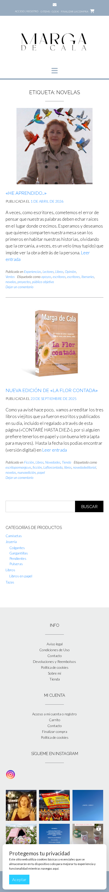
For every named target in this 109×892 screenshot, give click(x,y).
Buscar (89, 506)
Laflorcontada (53, 467)
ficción (37, 467)
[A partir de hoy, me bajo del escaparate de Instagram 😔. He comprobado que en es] (87, 805)
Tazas (10, 582)
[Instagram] (10, 774)
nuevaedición (26, 472)
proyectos (24, 282)
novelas (11, 282)
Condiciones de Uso (54, 650)
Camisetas (14, 536)
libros (67, 467)
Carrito (54, 720)
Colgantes (17, 548)
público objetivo (43, 282)
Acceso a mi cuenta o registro (54, 714)
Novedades (52, 462)
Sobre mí (54, 673)
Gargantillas (18, 553)
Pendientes (17, 558)
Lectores (48, 272)
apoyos (46, 277)
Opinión (70, 272)
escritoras (59, 277)
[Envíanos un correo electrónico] (55, 5)
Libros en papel (20, 576)
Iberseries (87, 277)
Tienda (66, 462)
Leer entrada (54, 450)
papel (41, 472)
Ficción (29, 462)
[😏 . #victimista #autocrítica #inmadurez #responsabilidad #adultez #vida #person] (54, 839)
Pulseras (16, 564)
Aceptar (19, 879)
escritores (73, 277)
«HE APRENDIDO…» (26, 193)
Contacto (54, 655)
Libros (59, 272)
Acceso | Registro (26, 11)
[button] (54, 70)
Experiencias (32, 272)
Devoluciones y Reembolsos (54, 661)
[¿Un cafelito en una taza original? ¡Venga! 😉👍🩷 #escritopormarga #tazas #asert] (87, 839)
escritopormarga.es (18, 467)
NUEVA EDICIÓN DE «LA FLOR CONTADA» (52, 390)
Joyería (11, 541)
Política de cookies (54, 667)
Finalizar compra (54, 731)
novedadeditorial (84, 467)
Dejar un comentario (19, 287)
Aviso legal (55, 644)
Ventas (10, 277)
